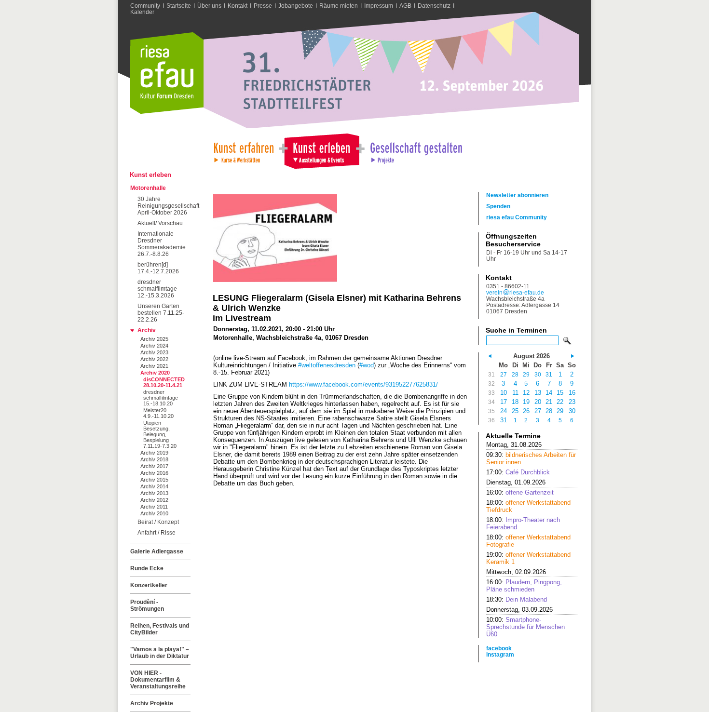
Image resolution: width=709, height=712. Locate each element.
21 (548, 401)
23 (572, 401)
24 (503, 411)
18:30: (516, 599)
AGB (405, 5)
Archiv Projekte (151, 703)
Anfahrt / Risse (156, 532)
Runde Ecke (147, 568)
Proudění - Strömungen (147, 605)
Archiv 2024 (154, 346)
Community (145, 5)
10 (503, 392)
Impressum (378, 5)
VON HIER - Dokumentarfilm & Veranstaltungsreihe (158, 680)
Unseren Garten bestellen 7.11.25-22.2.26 (160, 313)
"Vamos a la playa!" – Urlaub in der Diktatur (159, 652)
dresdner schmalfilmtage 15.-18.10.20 (160, 397)
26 (526, 411)
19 (526, 401)
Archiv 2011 (154, 507)
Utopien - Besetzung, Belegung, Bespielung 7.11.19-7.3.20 (160, 434)
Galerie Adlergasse (156, 551)
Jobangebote (295, 5)
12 (526, 392)
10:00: (525, 627)
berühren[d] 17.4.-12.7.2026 (158, 268)
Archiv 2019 (154, 453)
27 (503, 374)
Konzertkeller (148, 585)
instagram (500, 654)
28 (515, 374)
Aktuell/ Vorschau (160, 223)
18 (515, 401)
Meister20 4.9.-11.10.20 (158, 413)
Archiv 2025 (154, 339)
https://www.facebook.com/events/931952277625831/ (363, 384)
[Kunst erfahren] (243, 150)
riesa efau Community (516, 217)
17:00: (518, 472)
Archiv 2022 (154, 359)
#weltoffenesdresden (326, 365)
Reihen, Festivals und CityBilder (159, 629)
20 (537, 401)
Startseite (178, 5)
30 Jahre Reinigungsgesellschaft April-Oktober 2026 (164, 206)
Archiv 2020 (155, 373)
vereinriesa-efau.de (515, 292)
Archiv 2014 (154, 486)
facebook (499, 648)
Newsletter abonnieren (517, 195)
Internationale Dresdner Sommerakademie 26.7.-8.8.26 (161, 243)
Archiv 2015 (154, 480)
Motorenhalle (148, 188)
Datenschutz (434, 5)
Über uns (209, 5)
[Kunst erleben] (321, 150)
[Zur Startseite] (167, 111)
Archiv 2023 (154, 352)
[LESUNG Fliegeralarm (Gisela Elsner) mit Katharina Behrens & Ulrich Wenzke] (275, 279)
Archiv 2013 (154, 493)
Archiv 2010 (154, 513)
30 (537, 374)
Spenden (498, 206)
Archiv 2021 (154, 366)
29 (526, 374)
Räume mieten (338, 5)
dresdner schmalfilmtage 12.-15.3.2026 (157, 289)
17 (503, 401)
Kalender (142, 12)
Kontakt (237, 5)
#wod (366, 365)
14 (548, 392)
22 (560, 401)
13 (537, 392)
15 (560, 392)
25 (515, 411)
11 (515, 392)
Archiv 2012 (154, 500)
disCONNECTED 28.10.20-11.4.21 (164, 382)
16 (572, 392)
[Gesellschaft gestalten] (415, 150)
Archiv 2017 (154, 466)
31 (548, 374)
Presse (263, 5)
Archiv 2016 (154, 473)
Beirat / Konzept (158, 522)
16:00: (520, 492)
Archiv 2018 (154, 459)
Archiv (146, 330)
